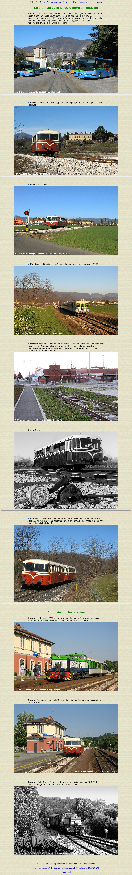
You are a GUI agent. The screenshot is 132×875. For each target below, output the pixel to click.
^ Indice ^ (67, 2)
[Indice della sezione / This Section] (46, 868)
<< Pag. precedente (52, 2)
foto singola (97, 2)
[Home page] (66, 872)
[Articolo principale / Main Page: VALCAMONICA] (80, 868)
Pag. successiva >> (82, 2)
